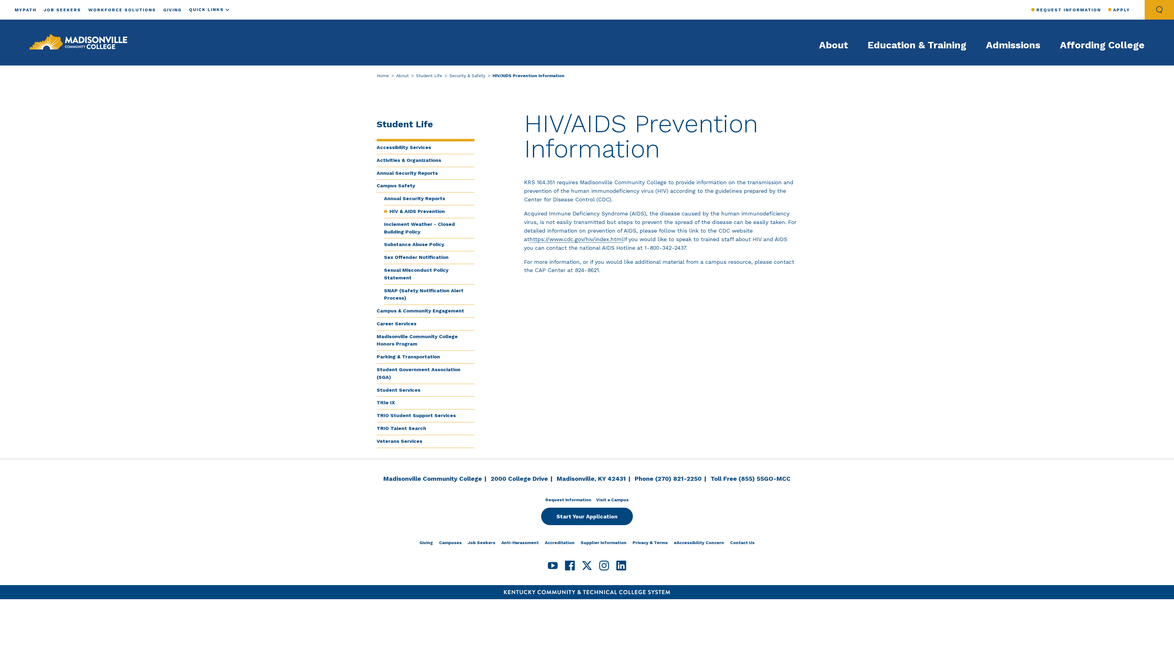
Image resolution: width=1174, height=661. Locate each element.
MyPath (25, 9)
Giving (172, 9)
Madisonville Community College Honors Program (417, 340)
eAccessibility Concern (699, 542)
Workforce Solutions (122, 9)
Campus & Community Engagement (420, 311)
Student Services (398, 390)
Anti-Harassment (520, 542)
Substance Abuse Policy (414, 244)
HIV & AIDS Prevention (417, 211)
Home (383, 75)
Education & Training (917, 45)
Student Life (429, 75)
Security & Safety (467, 75)
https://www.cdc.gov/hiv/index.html (576, 239)
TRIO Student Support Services (416, 415)
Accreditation (559, 542)
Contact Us (742, 542)
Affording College (1102, 45)
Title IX (386, 402)
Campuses (450, 542)
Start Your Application (587, 516)
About (833, 45)
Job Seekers (62, 9)
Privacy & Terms (650, 542)
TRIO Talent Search (401, 428)
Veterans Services (399, 441)
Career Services (396, 324)
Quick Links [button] (206, 9)
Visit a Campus (612, 499)
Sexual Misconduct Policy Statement (416, 274)
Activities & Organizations (409, 160)
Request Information (1068, 9)
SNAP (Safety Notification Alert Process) (423, 294)
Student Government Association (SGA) (418, 373)
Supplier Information (603, 542)
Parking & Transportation (408, 357)
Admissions (1013, 45)
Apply (1121, 9)
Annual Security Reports (407, 173)
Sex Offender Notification (416, 257)
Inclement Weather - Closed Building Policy (419, 228)
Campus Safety (396, 186)
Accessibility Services (404, 147)
